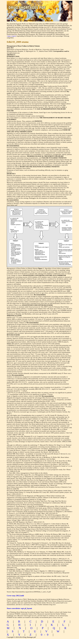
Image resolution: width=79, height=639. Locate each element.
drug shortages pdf (39, 5)
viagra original (11, 36)
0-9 (45, 634)
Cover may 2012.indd (15, 596)
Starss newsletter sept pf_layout (19, 608)
